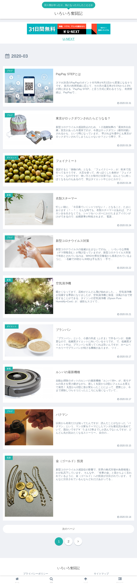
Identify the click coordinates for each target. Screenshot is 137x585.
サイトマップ (101, 573)
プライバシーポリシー (35, 573)
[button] (126, 367)
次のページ (68, 528)
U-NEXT (69, 39)
